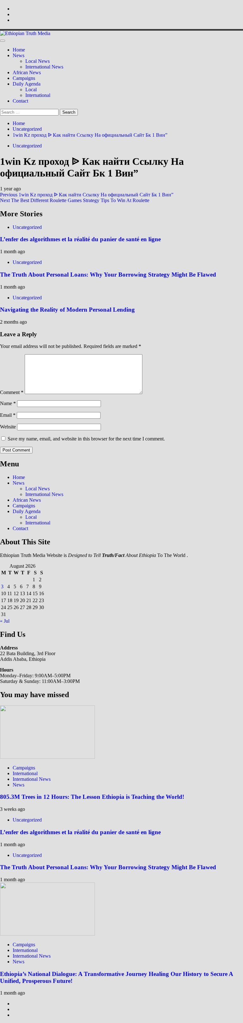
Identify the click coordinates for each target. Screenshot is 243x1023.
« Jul (4, 621)
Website (8, 426)
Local (31, 89)
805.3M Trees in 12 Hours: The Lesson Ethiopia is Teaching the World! (92, 796)
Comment (11, 392)
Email (8, 415)
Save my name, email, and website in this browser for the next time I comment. (86, 438)
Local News (37, 61)
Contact (20, 101)
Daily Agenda (26, 84)
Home (19, 49)
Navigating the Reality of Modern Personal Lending (67, 309)
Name (8, 403)
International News (44, 66)
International (37, 95)
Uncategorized (27, 145)
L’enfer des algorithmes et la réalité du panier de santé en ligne (80, 239)
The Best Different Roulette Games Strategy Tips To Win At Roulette (74, 200)
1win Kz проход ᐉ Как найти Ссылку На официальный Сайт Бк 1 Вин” (86, 194)
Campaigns (24, 78)
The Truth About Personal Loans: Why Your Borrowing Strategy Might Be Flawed (108, 274)
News (18, 55)
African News (27, 72)
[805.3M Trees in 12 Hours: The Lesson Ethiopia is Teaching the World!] (47, 757)
